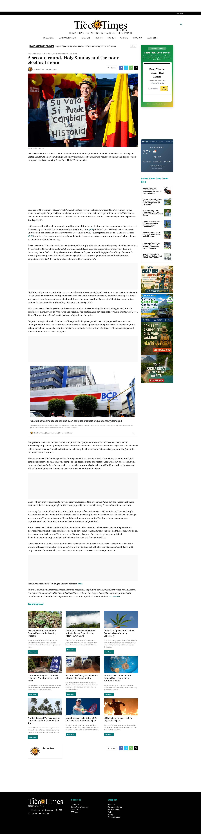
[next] (134, 46)
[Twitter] (126, 68)
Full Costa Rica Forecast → (157, 166)
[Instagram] (42, 810)
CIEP (30, 236)
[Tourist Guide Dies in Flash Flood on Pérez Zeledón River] (167, 235)
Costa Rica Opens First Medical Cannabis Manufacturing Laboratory (83, 46)
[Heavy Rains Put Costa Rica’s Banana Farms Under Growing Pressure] (45, 619)
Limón (161, 141)
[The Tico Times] (31, 69)
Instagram (49, 810)
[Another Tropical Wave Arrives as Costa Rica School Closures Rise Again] (45, 706)
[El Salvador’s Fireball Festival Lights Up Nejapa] (121, 706)
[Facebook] (121, 68)
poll (91, 229)
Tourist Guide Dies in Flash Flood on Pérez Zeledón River (152, 234)
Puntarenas (169, 141)
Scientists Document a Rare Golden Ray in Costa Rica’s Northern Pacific (117, 678)
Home (29, 53)
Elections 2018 (37, 53)
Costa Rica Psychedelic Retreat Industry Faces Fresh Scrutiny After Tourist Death (81, 633)
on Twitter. (115, 596)
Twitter (34, 814)
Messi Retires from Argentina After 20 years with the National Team (153, 213)
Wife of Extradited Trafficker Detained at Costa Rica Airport (152, 256)
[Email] (136, 68)
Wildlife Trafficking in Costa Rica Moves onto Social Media (82, 676)
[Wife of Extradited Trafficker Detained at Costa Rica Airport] (167, 256)
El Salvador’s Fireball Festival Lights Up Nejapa (118, 719)
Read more (32, 652)
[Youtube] (40, 813)
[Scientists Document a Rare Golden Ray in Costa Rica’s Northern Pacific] (121, 664)
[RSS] (56, 810)
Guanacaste (153, 141)
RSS (60, 810)
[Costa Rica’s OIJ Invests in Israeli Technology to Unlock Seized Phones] (167, 190)
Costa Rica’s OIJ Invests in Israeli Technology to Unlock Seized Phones (152, 190)
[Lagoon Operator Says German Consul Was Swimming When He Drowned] (167, 201)
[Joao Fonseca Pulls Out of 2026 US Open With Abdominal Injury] (83, 706)
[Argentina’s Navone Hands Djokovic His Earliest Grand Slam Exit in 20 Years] (167, 245)
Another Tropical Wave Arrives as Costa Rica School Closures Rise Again (44, 721)
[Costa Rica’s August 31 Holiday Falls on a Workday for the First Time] (45, 664)
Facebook (35, 810)
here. (80, 583)
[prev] (131, 46)
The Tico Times (39, 69)
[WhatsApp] (131, 68)
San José (145, 141)
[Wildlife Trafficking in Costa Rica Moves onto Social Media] (83, 664)
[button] (181, 24)
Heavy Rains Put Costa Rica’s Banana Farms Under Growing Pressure (42, 633)
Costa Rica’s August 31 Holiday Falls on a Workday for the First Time (43, 678)
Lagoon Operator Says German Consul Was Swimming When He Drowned (152, 201)
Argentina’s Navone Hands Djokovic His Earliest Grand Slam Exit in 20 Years (151, 245)
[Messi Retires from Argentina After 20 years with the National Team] (167, 212)
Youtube (46, 814)
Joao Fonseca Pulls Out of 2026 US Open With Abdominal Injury (81, 719)
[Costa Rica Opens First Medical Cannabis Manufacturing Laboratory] (121, 619)
